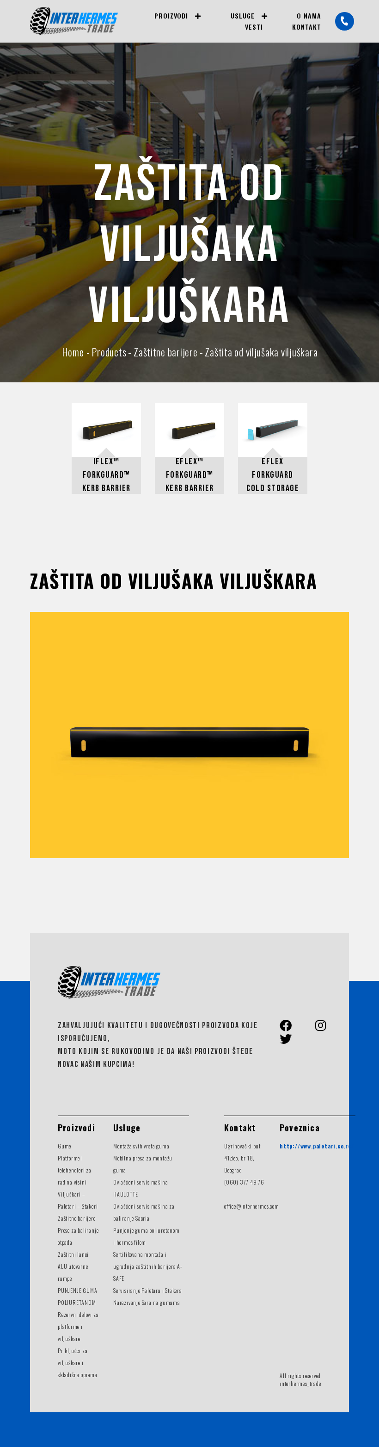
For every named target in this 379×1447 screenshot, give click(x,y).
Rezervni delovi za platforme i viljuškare (78, 1326)
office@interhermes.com (251, 1206)
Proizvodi (171, 15)
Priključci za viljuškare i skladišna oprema (78, 1362)
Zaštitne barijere (77, 1218)
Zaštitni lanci (73, 1254)
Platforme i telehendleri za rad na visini (75, 1170)
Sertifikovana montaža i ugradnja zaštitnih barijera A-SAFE (147, 1266)
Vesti (254, 26)
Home (73, 351)
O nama (309, 15)
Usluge (243, 15)
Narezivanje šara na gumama (146, 1302)
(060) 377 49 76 (244, 1182)
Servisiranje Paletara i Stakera (147, 1290)
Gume (64, 1146)
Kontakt (306, 26)
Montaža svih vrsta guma (141, 1146)
